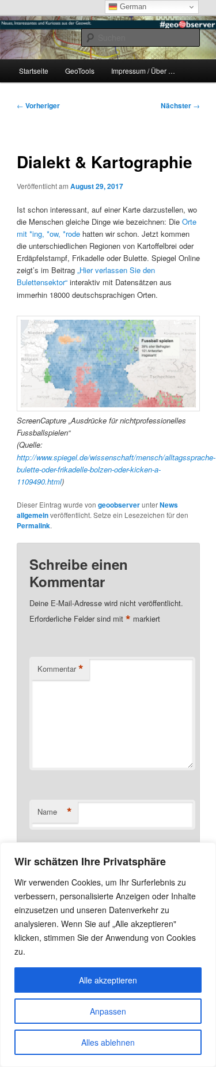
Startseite (33, 70)
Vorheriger (38, 105)
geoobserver (119, 505)
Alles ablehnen (108, 1042)
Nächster (180, 105)
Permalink (33, 525)
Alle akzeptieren (108, 980)
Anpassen (108, 1011)
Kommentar (60, 669)
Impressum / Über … (143, 70)
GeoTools (79, 70)
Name (54, 812)
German (132, 6)
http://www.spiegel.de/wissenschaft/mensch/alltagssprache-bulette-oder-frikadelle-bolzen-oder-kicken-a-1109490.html (116, 469)
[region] (108, 954)
